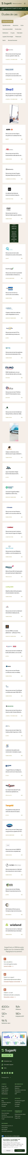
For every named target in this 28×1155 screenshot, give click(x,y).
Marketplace (5, 1094)
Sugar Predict (5, 1088)
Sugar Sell (4, 1086)
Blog (3, 1100)
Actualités (17, 1104)
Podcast (4, 1106)
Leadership (17, 1102)
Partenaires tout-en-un (7, 1125)
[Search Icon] (24, 14)
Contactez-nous (8, 1061)
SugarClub (17, 1118)
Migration (17, 1088)
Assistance (4, 1115)
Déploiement (18, 1086)
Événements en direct (20, 1114)
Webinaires (17, 1116)
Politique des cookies (12, 1147)
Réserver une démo (17, 3)
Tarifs (5, 1068)
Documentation (5, 1113)
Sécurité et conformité (20, 1090)
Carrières (17, 1106)
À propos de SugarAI (20, 1100)
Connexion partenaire (7, 1131)
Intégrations (18, 1092)
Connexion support (8, 1064)
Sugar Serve (5, 1092)
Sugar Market (5, 1090)
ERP (16, 1094)
